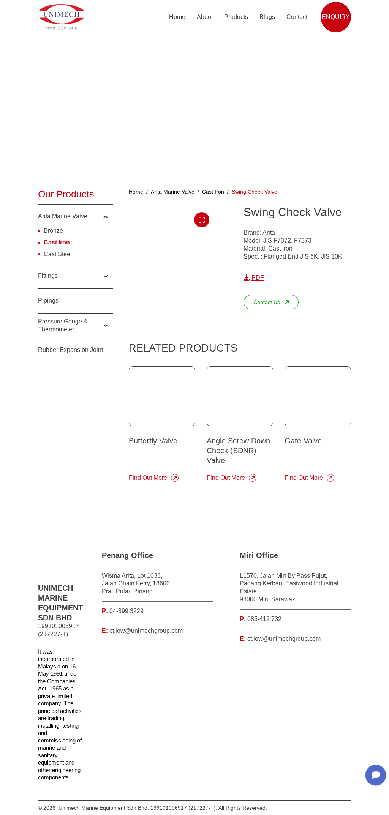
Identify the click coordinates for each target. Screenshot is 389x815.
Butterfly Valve (153, 441)
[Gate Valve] (318, 396)
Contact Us (266, 302)
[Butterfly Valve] (162, 396)
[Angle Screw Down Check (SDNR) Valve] (240, 396)
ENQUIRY (336, 17)
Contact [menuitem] (296, 17)
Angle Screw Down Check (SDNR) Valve (238, 451)
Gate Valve (303, 441)
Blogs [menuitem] (267, 17)
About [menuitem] (205, 17)
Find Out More (148, 477)
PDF (257, 277)
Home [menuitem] (177, 17)
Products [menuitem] (236, 17)
